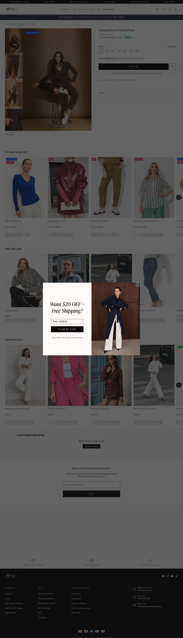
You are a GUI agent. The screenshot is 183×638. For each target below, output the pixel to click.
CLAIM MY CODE (67, 329)
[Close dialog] (138, 285)
